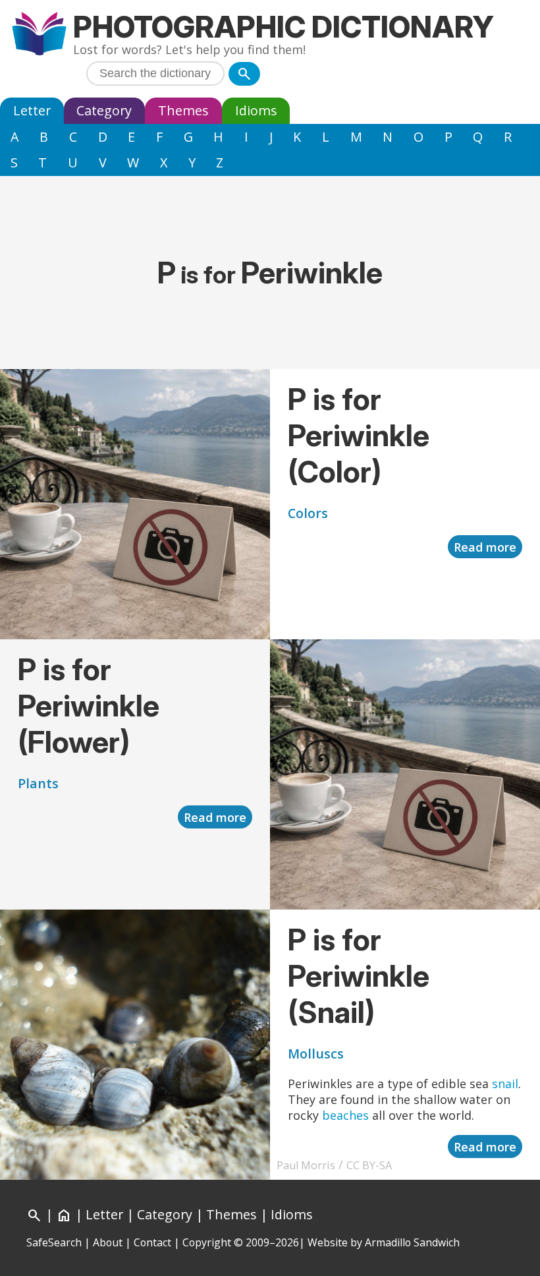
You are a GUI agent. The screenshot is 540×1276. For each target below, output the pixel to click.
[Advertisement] (270, 205)
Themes (183, 110)
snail (505, 1083)
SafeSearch (54, 1242)
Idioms (256, 110)
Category (104, 110)
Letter (32, 110)
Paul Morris (306, 1165)
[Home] (39, 35)
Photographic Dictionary (283, 27)
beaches (345, 1115)
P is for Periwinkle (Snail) (358, 975)
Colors (308, 513)
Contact (152, 1242)
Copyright (206, 1242)
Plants (38, 783)
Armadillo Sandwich (412, 1242)
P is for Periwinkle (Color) (358, 435)
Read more (485, 547)
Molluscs (316, 1053)
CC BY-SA (369, 1165)
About (107, 1242)
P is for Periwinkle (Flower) (88, 705)
